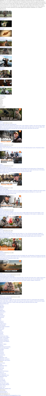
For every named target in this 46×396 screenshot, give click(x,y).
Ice (0, 319)
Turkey (1, 309)
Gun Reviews (2, 325)
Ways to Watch (3, 344)
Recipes (1, 345)
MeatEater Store (3, 365)
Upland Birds (2, 311)
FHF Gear (2, 368)
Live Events (2, 363)
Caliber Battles (3, 323)
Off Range (2, 328)
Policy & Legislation (4, 338)
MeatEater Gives (3, 376)
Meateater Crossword (4, 359)
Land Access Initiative (4, 341)
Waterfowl (2, 310)
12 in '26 (2, 123)
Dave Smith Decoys (4, 371)
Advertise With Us (4, 392)
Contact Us (2, 379)
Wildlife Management (4, 340)
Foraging (2, 349)
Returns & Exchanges (10, 395)
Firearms (2, 322)
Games (1, 356)
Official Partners (3, 391)
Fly (0, 318)
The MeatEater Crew (4, 375)
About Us (2, 372)
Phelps (1, 369)
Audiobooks (2, 354)
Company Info (3, 373)
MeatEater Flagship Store (5, 388)
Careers (1, 377)
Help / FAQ (2, 387)
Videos (1, 342)
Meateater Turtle (3, 357)
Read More (2, 129)
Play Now (7, 129)
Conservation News (4, 336)
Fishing (1, 314)
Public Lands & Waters (4, 337)
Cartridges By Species (4, 326)
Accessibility (2, 380)
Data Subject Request (4, 384)
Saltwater (2, 317)
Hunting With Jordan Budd (5, 274)
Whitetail (2, 307)
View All (1, 313)
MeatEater (2, 145)
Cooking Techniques (4, 348)
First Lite (2, 367)
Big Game (2, 306)
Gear (1, 330)
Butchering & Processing (5, 346)
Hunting (1, 305)
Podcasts (2, 352)
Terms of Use (3, 385)
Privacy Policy (3, 381)
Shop (1, 364)
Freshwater (2, 315)
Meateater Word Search (5, 360)
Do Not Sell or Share (4, 383)
